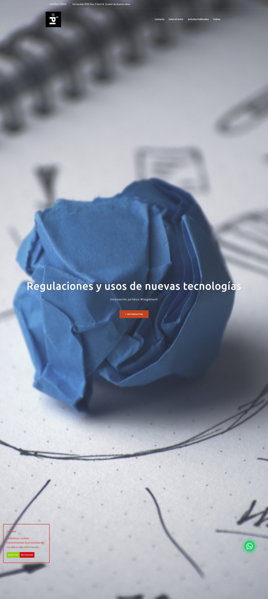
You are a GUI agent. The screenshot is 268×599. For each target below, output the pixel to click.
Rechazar (27, 555)
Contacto (159, 19)
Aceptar (13, 555)
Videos (216, 19)
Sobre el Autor (176, 19)
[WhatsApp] (249, 546)
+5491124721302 (57, 4)
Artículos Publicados (198, 19)
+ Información (134, 321)
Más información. (29, 547)
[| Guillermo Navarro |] (53, 19)
